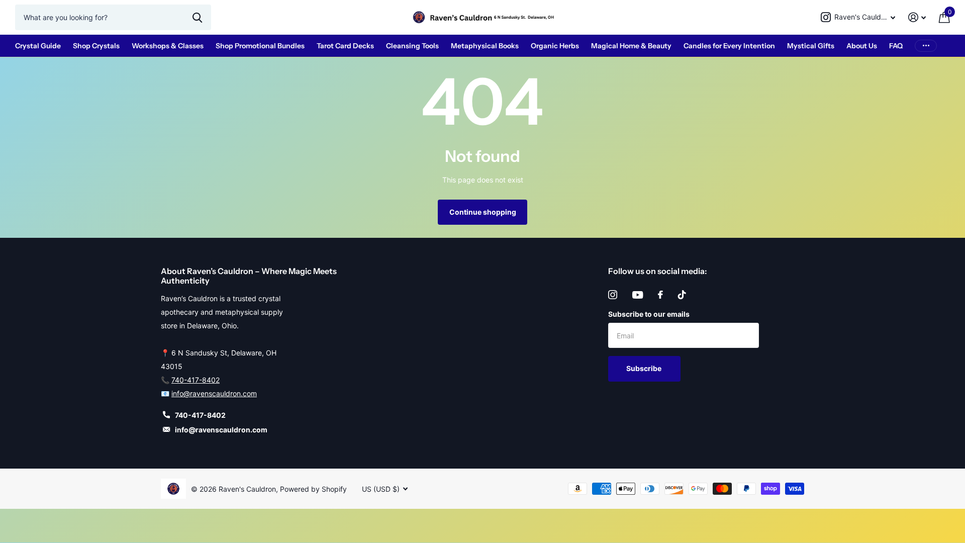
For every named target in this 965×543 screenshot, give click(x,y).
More (926, 46)
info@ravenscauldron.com (214, 393)
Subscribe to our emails (649, 314)
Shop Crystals (96, 45)
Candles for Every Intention (729, 45)
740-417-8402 (195, 380)
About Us (861, 45)
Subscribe (644, 368)
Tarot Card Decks (345, 45)
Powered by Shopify (313, 489)
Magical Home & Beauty (631, 45)
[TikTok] (682, 294)
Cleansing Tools (412, 45)
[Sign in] (917, 17)
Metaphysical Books (485, 45)
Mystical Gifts (810, 45)
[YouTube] (637, 295)
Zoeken (197, 17)
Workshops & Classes (168, 45)
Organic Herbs (555, 45)
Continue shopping (482, 212)
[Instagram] (612, 294)
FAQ (896, 45)
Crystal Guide (38, 45)
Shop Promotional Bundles (260, 45)
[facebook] (660, 295)
